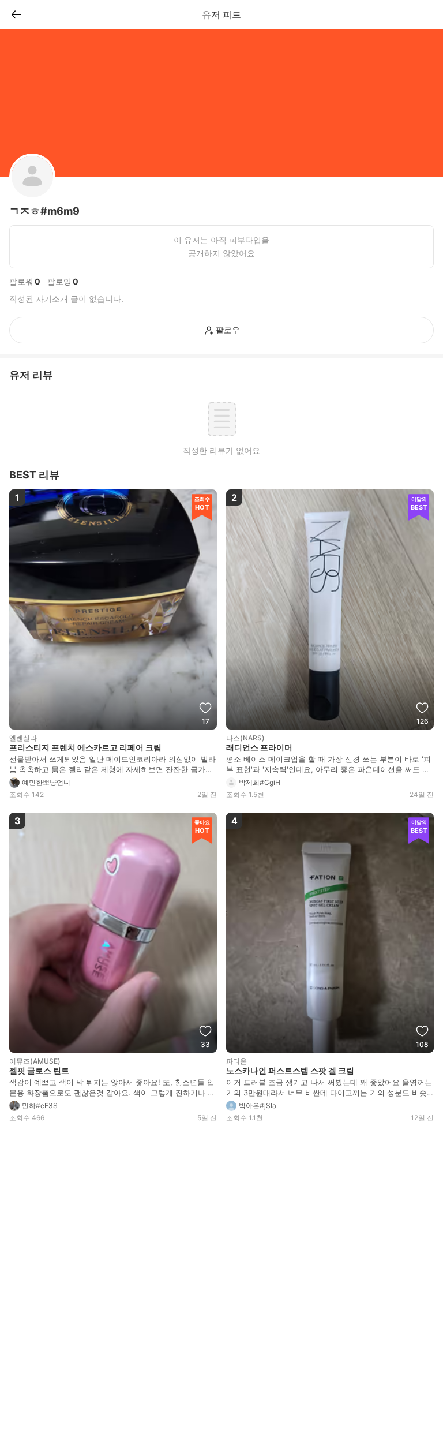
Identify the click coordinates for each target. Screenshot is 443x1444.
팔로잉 (59, 281)
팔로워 (21, 281)
